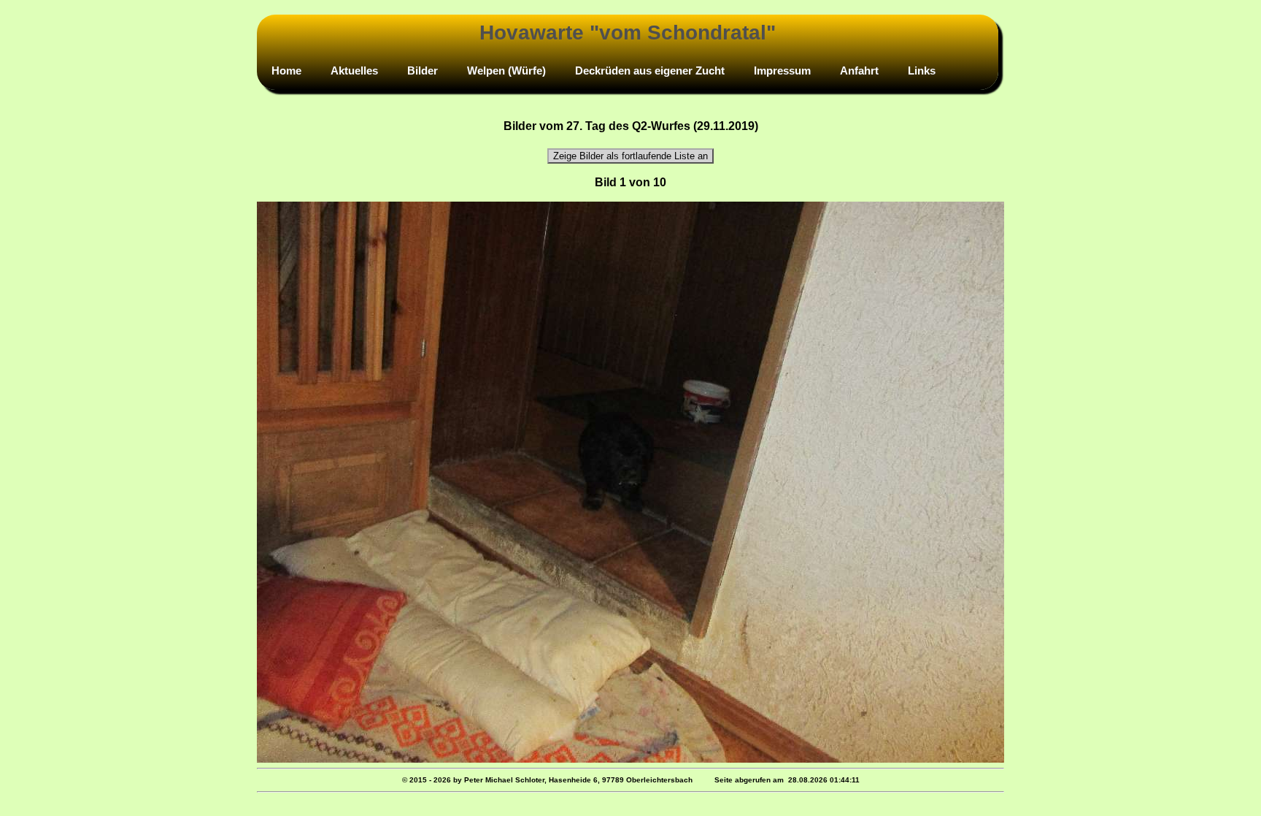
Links (922, 70)
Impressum (782, 70)
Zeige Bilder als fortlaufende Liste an (630, 155)
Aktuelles (354, 70)
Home (286, 70)
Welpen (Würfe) (506, 70)
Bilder (422, 70)
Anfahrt (859, 70)
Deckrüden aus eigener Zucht (650, 70)
